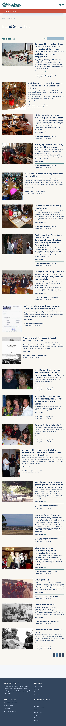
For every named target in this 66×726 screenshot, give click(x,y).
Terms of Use (38, 712)
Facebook (37, 718)
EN (34, 4)
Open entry (39, 71)
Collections (37, 695)
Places (36, 692)
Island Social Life (46, 77)
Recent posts (38, 686)
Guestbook (7, 709)
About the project (39, 707)
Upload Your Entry (10, 11)
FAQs (35, 710)
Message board (8, 706)
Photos (3, 18)
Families (36, 689)
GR (38, 4)
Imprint (36, 715)
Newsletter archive (10, 712)
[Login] (60, 5)
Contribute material (10, 703)
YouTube (36, 721)
